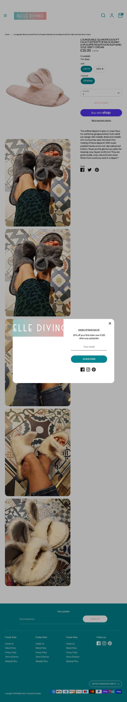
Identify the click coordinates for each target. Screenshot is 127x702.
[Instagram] (88, 370)
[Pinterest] (94, 370)
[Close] (110, 323)
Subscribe (89, 359)
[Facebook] (83, 370)
